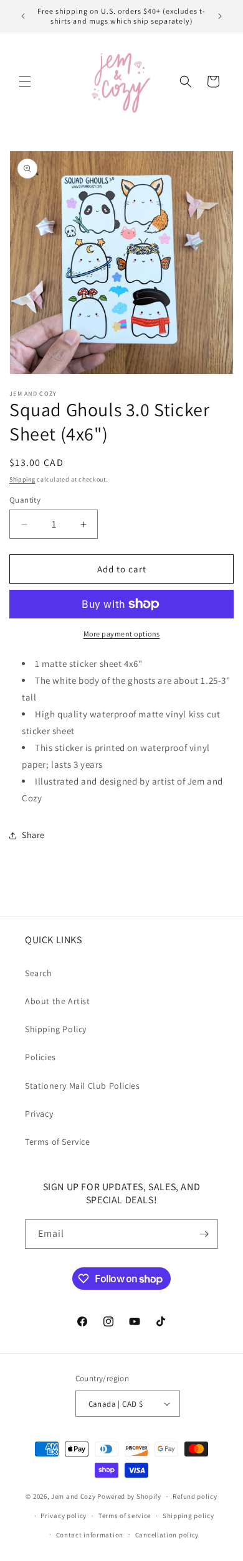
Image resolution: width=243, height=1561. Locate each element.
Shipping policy (188, 1515)
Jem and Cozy (73, 1496)
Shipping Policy (56, 1029)
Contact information (89, 1535)
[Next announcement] (220, 16)
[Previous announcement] (23, 16)
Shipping (22, 479)
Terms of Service (57, 1141)
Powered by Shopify (129, 1496)
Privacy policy (63, 1515)
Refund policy (195, 1496)
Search (38, 973)
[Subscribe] (203, 1234)
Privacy (39, 1113)
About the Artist (57, 1001)
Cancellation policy (167, 1535)
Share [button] (33, 835)
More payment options (121, 633)
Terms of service (124, 1515)
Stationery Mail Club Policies (82, 1085)
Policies (40, 1057)
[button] (25, 81)
